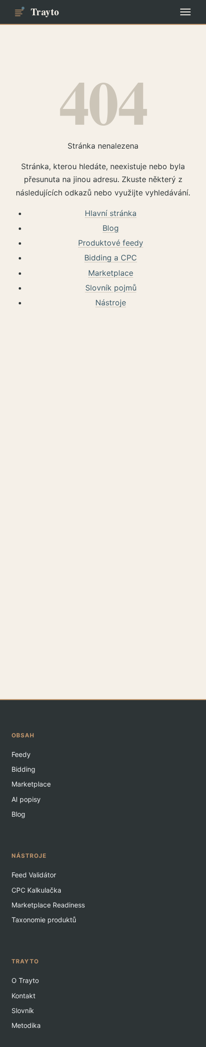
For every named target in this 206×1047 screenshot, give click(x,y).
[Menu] (185, 12)
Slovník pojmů (111, 287)
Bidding (23, 769)
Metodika (26, 1025)
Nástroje (110, 302)
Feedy (21, 754)
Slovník (22, 1010)
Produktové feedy (110, 243)
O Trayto (25, 980)
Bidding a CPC (110, 257)
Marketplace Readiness (48, 905)
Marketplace (110, 273)
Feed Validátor (33, 875)
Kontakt (23, 996)
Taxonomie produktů (43, 920)
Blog (111, 228)
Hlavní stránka (111, 213)
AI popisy (26, 799)
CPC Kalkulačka (36, 890)
